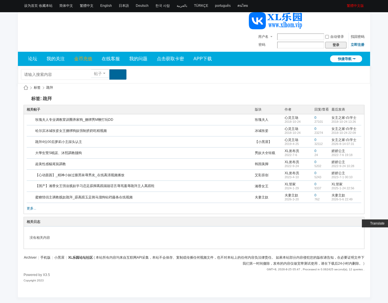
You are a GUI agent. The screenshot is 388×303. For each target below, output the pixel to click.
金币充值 (83, 58)
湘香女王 (261, 186)
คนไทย (242, 6)
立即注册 (357, 45)
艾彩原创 (261, 175)
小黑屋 (59, 258)
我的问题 (138, 58)
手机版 (45, 258)
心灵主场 (291, 118)
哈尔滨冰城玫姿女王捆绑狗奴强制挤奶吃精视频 (71, 131)
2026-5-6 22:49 (341, 199)
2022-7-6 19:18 (341, 155)
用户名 (263, 37)
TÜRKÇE (201, 6)
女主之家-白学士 (343, 118)
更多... (31, 208)
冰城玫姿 (261, 131)
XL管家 (290, 184)
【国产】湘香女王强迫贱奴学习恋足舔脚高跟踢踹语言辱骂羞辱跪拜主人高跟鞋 (95, 186)
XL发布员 (292, 151)
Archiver (30, 258)
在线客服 (111, 58)
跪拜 (49, 88)
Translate (377, 223)
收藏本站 (46, 6)
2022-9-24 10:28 (342, 166)
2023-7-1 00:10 (341, 177)
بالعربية (182, 6)
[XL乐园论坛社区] (276, 27)
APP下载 (202, 58)
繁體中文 (86, 6)
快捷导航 (345, 59)
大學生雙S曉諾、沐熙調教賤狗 (58, 153)
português (223, 6)
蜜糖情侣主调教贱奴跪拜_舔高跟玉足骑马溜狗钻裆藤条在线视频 (84, 197)
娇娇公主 (338, 151)
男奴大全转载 (265, 153)
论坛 (32, 58)
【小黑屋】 (263, 142)
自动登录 (337, 37)
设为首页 (31, 6)
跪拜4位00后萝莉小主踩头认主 (58, 142)
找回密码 (357, 37)
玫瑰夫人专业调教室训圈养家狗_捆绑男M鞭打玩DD (74, 120)
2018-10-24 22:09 (343, 132)
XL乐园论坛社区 (26, 88)
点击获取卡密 (170, 58)
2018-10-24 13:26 (343, 121)
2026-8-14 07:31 (342, 144)
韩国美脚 (261, 164)
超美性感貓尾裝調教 (50, 164)
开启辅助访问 (344, 4)
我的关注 (56, 58)
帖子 (98, 73)
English (106, 6)
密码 (261, 45)
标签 (37, 88)
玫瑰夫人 (261, 120)
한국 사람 (162, 6)
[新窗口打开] (31, 120)
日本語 (124, 6)
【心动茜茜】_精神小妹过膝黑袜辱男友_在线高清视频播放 (79, 175)
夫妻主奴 (261, 197)
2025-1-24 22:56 (342, 188)
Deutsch (142, 6)
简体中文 (66, 6)
